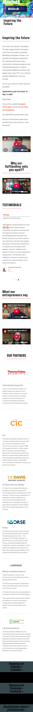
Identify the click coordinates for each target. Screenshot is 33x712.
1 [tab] (14, 279)
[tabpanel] (16, 248)
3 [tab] (18, 279)
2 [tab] (16, 279)
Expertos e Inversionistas (12, 218)
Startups (6, 215)
